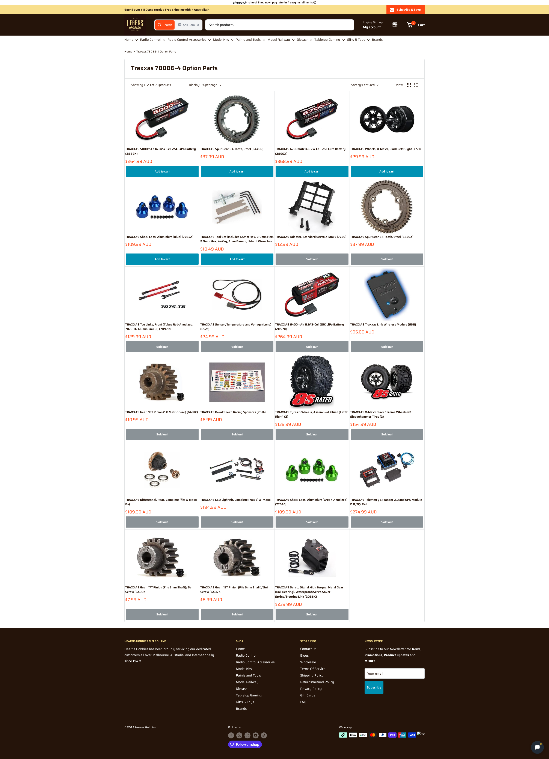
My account (372, 27)
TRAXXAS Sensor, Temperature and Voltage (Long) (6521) (235, 327)
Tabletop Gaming (327, 39)
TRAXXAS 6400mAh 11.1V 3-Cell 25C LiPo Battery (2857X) (309, 327)
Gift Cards (307, 695)
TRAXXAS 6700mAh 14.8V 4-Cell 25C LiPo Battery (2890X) (310, 151)
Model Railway (278, 39)
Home (128, 39)
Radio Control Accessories (186, 39)
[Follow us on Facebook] (231, 735)
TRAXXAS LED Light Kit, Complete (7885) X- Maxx (235, 500)
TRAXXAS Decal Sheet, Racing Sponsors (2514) (233, 412)
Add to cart (162, 171)
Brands (377, 39)
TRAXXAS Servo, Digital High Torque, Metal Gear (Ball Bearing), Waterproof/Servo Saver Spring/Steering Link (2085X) (309, 592)
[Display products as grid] (409, 85)
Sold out (312, 259)
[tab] (165, 24)
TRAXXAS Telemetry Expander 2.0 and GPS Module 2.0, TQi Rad (386, 502)
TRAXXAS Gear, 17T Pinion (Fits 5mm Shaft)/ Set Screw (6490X (159, 589)
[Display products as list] (416, 85)
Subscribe (374, 687)
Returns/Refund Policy (317, 682)
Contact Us (308, 648)
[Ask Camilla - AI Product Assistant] (537, 746)
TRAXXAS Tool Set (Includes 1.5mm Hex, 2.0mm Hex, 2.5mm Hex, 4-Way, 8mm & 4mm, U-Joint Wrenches (237, 239)
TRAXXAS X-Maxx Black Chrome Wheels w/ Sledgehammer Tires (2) (380, 414)
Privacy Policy (311, 688)
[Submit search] (349, 25)
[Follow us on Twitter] (239, 735)
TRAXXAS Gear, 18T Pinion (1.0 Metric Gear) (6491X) (161, 412)
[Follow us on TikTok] (264, 735)
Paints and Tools (248, 39)
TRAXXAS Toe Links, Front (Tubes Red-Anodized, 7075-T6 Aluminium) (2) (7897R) (159, 327)
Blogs (304, 655)
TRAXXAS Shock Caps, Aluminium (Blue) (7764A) (159, 237)
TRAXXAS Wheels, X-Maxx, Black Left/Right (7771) (385, 149)
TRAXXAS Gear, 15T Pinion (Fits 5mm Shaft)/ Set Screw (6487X (234, 589)
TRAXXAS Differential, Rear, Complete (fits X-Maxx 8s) (161, 502)
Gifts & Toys (356, 39)
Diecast (302, 39)
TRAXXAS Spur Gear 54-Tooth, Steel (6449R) (231, 149)
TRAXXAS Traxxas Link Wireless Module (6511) (383, 324)
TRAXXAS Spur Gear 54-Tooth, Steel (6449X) (381, 237)
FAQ (303, 702)
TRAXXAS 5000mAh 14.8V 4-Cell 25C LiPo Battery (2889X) (160, 151)
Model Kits (221, 39)
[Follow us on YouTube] (256, 735)
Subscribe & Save (409, 9)
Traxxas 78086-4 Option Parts (156, 51)
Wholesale (308, 662)
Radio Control (150, 39)
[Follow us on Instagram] (247, 735)
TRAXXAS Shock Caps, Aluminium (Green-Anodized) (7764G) (311, 502)
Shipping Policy (312, 675)
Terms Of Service (312, 668)
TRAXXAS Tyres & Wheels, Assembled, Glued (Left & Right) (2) (311, 414)
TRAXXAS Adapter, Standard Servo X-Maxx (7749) (310, 237)
